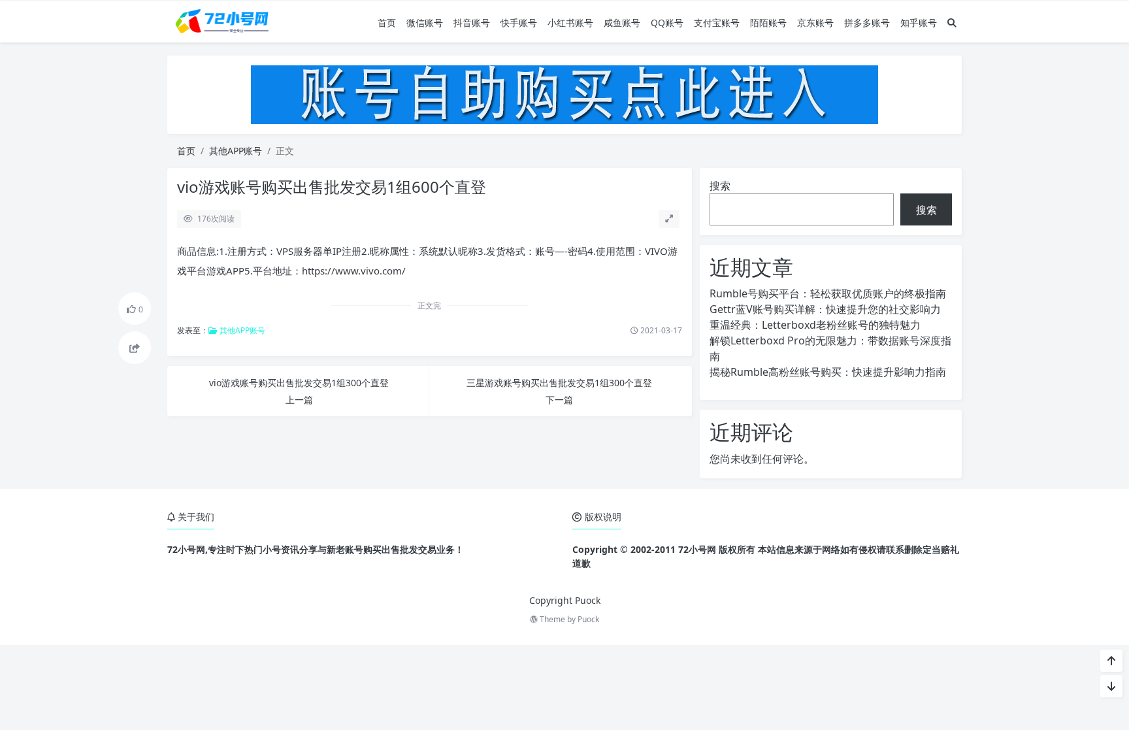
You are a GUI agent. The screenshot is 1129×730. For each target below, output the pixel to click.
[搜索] (952, 22)
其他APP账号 (235, 150)
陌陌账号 (768, 22)
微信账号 (424, 22)
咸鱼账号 (622, 22)
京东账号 (815, 22)
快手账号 (518, 22)
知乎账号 (918, 22)
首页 (387, 22)
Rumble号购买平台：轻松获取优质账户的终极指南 (828, 293)
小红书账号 (570, 22)
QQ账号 (667, 22)
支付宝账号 (717, 22)
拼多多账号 (867, 22)
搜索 (720, 185)
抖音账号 (471, 22)
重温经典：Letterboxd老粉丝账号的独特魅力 (815, 325)
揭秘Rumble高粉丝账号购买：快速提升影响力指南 (828, 372)
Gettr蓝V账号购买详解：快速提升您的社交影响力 (825, 309)
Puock (588, 619)
